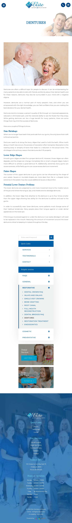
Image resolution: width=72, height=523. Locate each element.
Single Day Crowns (35, 445)
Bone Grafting (31, 302)
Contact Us (28, 381)
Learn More (28, 358)
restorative (28, 288)
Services (26, 250)
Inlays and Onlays (33, 295)
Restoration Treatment (36, 321)
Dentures (29, 318)
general (26, 282)
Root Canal (30, 305)
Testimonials (29, 256)
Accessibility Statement (36, 514)
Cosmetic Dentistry (36, 448)
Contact (26, 262)
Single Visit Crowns (34, 299)
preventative (29, 338)
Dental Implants (36, 442)
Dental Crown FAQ (33, 292)
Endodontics (31, 324)
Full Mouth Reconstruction (32, 310)
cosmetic (26, 331)
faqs (24, 276)
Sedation (36, 451)
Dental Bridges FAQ (34, 314)
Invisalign (36, 453)
